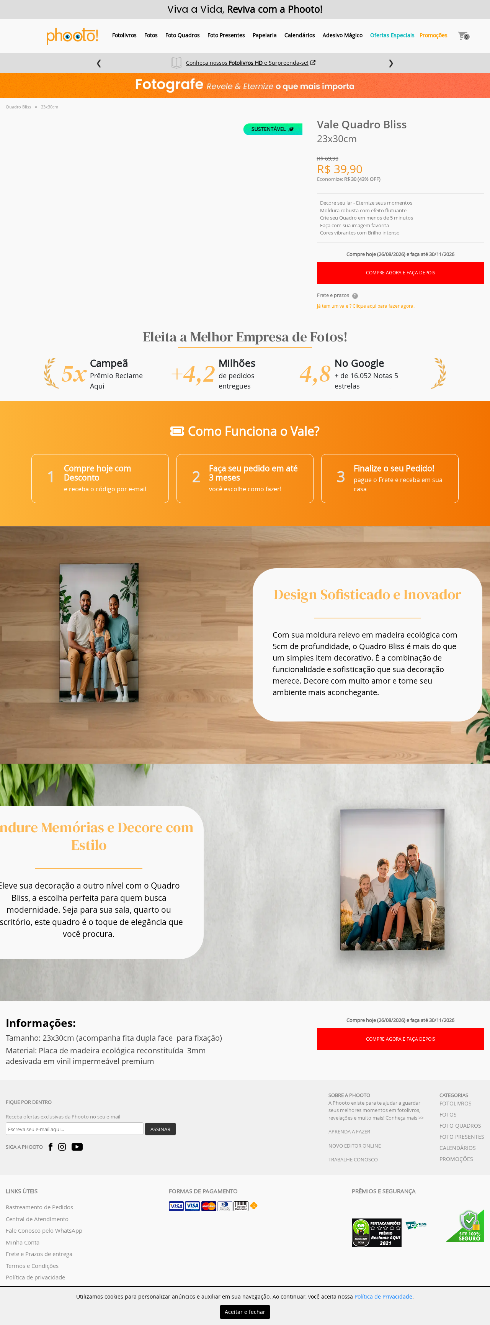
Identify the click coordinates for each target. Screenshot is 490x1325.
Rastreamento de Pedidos (39, 1207)
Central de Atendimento (37, 1219)
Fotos (151, 35)
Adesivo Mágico (343, 35)
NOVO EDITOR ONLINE (354, 1145)
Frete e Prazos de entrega (39, 1254)
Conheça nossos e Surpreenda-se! (247, 62)
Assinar (160, 1129)
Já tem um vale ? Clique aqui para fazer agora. (366, 306)
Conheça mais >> (404, 1117)
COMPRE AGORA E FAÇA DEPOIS (400, 272)
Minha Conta (22, 1242)
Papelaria (265, 35)
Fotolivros (124, 35)
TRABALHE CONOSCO (353, 1159)
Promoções (434, 35)
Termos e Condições (32, 1265)
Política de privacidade (35, 1277)
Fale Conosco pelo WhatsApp (44, 1230)
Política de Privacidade (383, 1296)
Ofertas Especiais (392, 35)
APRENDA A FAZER (349, 1131)
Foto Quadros (182, 35)
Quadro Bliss (18, 107)
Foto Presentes (226, 35)
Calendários (299, 35)
